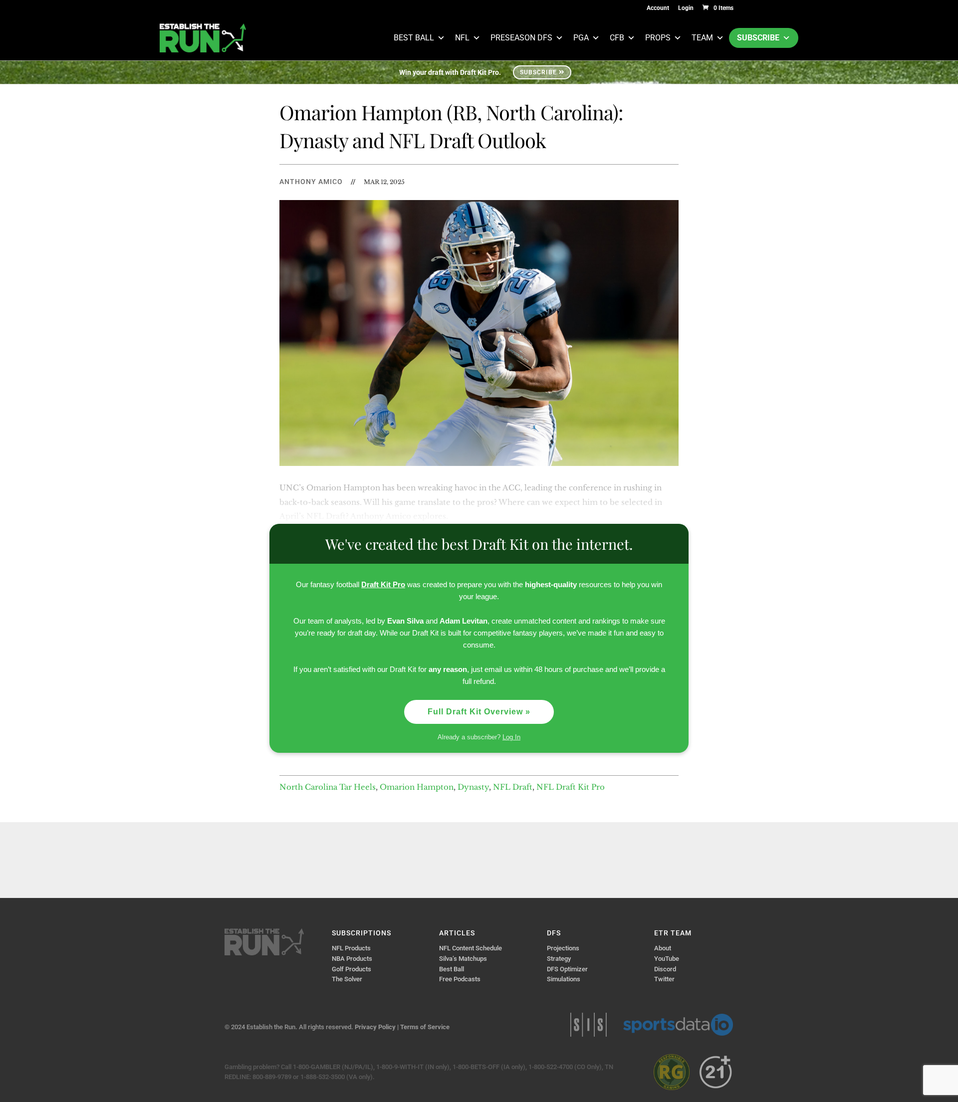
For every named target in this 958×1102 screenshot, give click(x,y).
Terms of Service (425, 1027)
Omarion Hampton (417, 787)
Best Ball (414, 37)
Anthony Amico (311, 182)
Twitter (664, 979)
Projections (563, 948)
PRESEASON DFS (521, 37)
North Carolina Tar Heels (327, 787)
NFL (462, 37)
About (662, 948)
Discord (665, 969)
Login (686, 8)
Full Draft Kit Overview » (479, 711)
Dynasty (473, 787)
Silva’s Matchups (463, 958)
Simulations (563, 979)
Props (658, 37)
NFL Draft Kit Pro (570, 787)
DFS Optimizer (567, 969)
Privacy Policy (375, 1027)
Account (658, 8)
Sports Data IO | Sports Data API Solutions (678, 1025)
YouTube (666, 958)
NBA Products (352, 958)
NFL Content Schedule (470, 948)
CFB (617, 37)
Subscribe (758, 37)
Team (702, 37)
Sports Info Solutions (588, 1025)
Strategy (559, 958)
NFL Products (351, 948)
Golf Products (351, 969)
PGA (581, 37)
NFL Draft (512, 787)
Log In (511, 737)
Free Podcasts (459, 979)
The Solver (347, 979)
